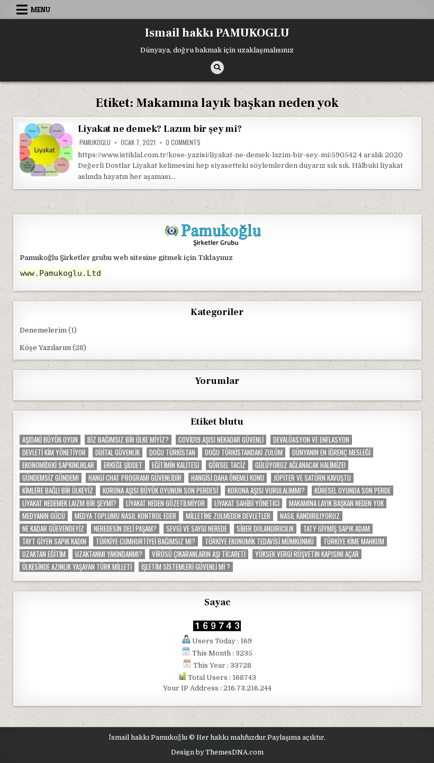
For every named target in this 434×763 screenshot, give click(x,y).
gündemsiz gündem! (50, 478)
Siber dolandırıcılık (265, 529)
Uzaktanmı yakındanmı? (108, 554)
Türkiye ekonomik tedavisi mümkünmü (259, 541)
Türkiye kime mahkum (353, 541)
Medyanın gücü (43, 516)
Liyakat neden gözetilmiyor (165, 503)
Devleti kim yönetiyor (54, 452)
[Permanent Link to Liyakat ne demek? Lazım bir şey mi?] (46, 149)
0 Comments (183, 142)
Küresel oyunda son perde (352, 491)
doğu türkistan (172, 452)
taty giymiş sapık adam (336, 529)
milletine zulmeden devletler (228, 516)
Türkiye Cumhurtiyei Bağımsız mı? (145, 541)
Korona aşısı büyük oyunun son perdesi (160, 491)
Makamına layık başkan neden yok (336, 503)
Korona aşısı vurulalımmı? (266, 491)
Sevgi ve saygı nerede (196, 529)
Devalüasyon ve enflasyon (311, 440)
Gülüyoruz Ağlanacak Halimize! (300, 465)
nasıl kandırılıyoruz (310, 516)
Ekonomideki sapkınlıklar (58, 465)
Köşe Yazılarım (45, 348)
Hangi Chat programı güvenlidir (135, 478)
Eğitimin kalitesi (175, 465)
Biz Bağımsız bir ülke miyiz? (128, 440)
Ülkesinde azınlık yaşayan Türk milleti (77, 567)
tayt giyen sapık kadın (54, 541)
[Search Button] (217, 67)
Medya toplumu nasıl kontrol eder (125, 516)
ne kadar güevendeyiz (53, 529)
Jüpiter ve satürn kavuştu (312, 478)
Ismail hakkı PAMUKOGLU (217, 32)
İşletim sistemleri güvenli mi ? (185, 567)
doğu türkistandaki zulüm (244, 452)
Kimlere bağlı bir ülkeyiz (57, 491)
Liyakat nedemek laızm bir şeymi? (69, 503)
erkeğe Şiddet (123, 465)
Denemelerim (43, 330)
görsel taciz (227, 465)
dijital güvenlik (117, 452)
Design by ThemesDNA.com (217, 752)
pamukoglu (95, 142)
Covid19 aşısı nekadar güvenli (221, 440)
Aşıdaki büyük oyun (50, 440)
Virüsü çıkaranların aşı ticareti (199, 554)
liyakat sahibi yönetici (246, 503)
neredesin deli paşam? (125, 529)
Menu (40, 9)
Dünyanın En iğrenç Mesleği (331, 452)
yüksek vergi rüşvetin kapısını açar (307, 554)
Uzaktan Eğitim (44, 554)
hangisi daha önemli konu (227, 478)
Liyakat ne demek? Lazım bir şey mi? (160, 129)
